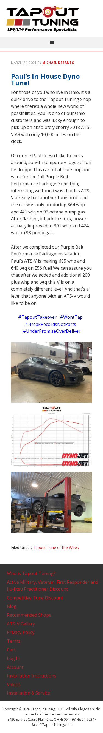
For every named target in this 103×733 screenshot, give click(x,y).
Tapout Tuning (51, 19)
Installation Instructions (31, 676)
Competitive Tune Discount (35, 598)
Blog (11, 606)
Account (15, 667)
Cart (11, 650)
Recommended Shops (29, 615)
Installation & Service (28, 693)
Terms (13, 641)
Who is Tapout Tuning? (31, 573)
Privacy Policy (20, 632)
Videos (14, 684)
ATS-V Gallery (21, 624)
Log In (13, 658)
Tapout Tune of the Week (56, 547)
